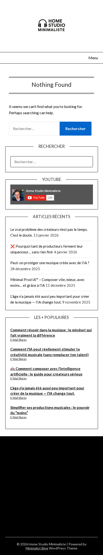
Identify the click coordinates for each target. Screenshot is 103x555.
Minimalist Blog (37, 548)
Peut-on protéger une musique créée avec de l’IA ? (49, 263)
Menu (93, 57)
